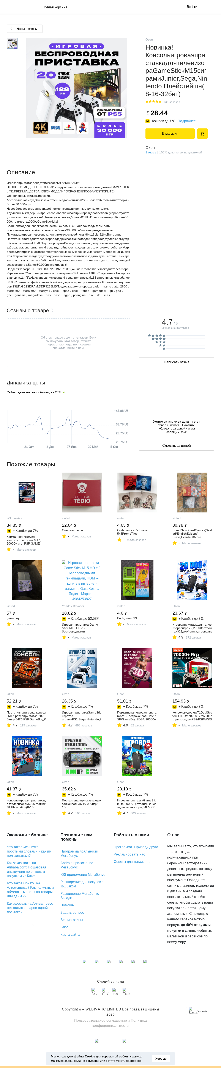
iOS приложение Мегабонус (82, 874)
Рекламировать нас (129, 854)
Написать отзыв (176, 362)
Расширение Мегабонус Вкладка (79, 896)
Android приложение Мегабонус (76, 865)
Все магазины (71, 920)
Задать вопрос (72, 912)
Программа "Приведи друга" (136, 847)
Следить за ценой (176, 445)
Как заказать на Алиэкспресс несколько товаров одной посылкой (30, 908)
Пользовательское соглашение (100, 1020)
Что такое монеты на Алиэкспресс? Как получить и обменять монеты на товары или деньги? (30, 889)
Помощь (67, 905)
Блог (64, 927)
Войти (192, 7)
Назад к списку (27, 28)
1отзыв (150, 152)
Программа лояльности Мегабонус (79, 853)
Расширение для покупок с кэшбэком (81, 884)
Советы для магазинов (132, 861)
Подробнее (187, 121)
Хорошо (161, 1058)
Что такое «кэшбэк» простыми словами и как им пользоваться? (29, 851)
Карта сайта (70, 934)
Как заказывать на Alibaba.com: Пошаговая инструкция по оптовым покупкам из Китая (26, 869)
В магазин (170, 133)
